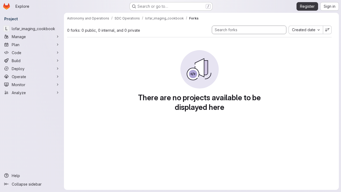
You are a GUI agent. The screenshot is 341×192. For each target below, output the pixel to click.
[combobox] (306, 30)
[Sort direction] (327, 30)
